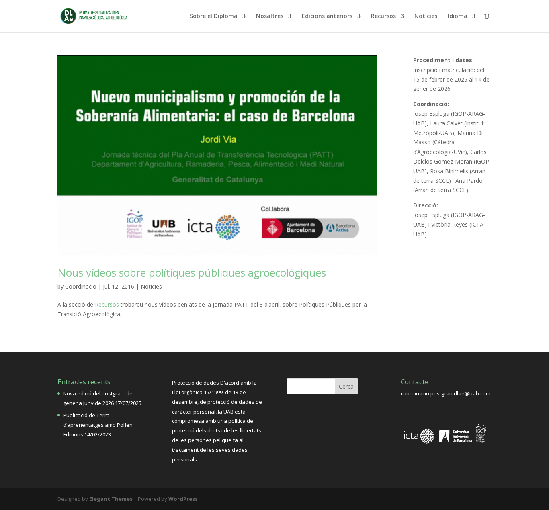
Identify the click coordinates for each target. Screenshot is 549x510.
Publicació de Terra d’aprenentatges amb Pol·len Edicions (98, 425)
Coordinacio (80, 286)
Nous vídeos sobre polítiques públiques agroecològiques (191, 272)
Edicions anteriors (327, 16)
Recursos (383, 16)
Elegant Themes (111, 498)
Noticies (151, 286)
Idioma (457, 16)
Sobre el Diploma (214, 16)
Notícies (425, 16)
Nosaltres (269, 16)
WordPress (183, 498)
